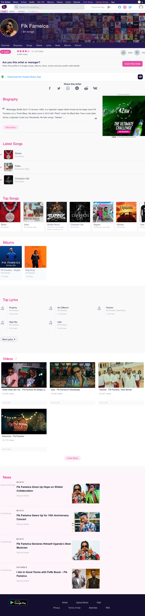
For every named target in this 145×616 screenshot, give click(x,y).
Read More (11, 127)
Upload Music (82, 602)
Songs (29, 45)
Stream (78, 45)
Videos (39, 45)
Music (12, 11)
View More (72, 458)
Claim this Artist (132, 63)
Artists (21, 11)
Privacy (56, 607)
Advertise (93, 607)
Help (99, 602)
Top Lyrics (10, 299)
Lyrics (48, 45)
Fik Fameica (33, 11)
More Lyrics (7, 339)
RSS (108, 607)
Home (4, 11)
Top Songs (11, 198)
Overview (5, 45)
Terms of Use (74, 607)
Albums (67, 45)
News (57, 45)
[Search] (16, 7)
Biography (18, 45)
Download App (98, 7)
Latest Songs (13, 143)
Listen (6, 51)
